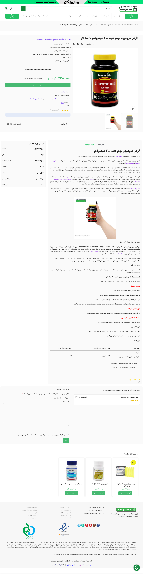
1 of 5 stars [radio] (60, 398)
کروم (62, 102)
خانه (136, 25)
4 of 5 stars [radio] (56, 398)
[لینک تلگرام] (8, 124)
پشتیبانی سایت (86, 565)
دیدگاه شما (65, 401)
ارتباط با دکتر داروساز (65, 507)
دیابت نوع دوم (118, 254)
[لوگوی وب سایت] (128, 8)
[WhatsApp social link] (11, 124)
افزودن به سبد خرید (38, 85)
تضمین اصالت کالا (65, 513)
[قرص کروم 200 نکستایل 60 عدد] (98, 470)
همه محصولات (128, 25)
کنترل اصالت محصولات (64, 518)
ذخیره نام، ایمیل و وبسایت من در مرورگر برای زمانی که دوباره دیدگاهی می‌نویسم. (42, 435)
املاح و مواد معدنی (105, 25)
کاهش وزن (94, 251)
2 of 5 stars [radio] (59, 398)
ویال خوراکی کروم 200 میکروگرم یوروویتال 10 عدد (125, 485)
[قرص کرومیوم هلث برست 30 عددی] (71, 470)
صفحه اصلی (131, 16)
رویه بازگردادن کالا (32, 518)
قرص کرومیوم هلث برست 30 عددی (71, 484)
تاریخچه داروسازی (32, 515)
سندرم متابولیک (135, 188)
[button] (125, 493)
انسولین (67, 177)
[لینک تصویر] (63, 530)
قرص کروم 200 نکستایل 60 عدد (98, 484)
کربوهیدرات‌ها (130, 163)
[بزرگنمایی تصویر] (133, 109)
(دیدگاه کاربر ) (54, 110)
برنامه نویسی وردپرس (73, 565)
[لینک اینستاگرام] (94, 525)
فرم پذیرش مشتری (32, 507)
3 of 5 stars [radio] (57, 398)
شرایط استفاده (33, 513)
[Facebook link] (98, 525)
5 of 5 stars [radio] (54, 398)
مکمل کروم (93, 25)
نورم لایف (64, 92)
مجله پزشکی (12, 16)
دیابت (92, 179)
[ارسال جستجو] (23, 8)
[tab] (101, 144)
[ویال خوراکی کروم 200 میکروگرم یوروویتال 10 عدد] (125, 470)
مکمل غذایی (117, 25)
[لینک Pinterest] (86, 525)
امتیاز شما (66, 398)
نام (68, 426)
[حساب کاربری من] (11, 8)
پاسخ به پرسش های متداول (30, 510)
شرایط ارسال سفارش (65, 515)
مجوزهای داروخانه (65, 510)
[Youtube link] (90, 525)
